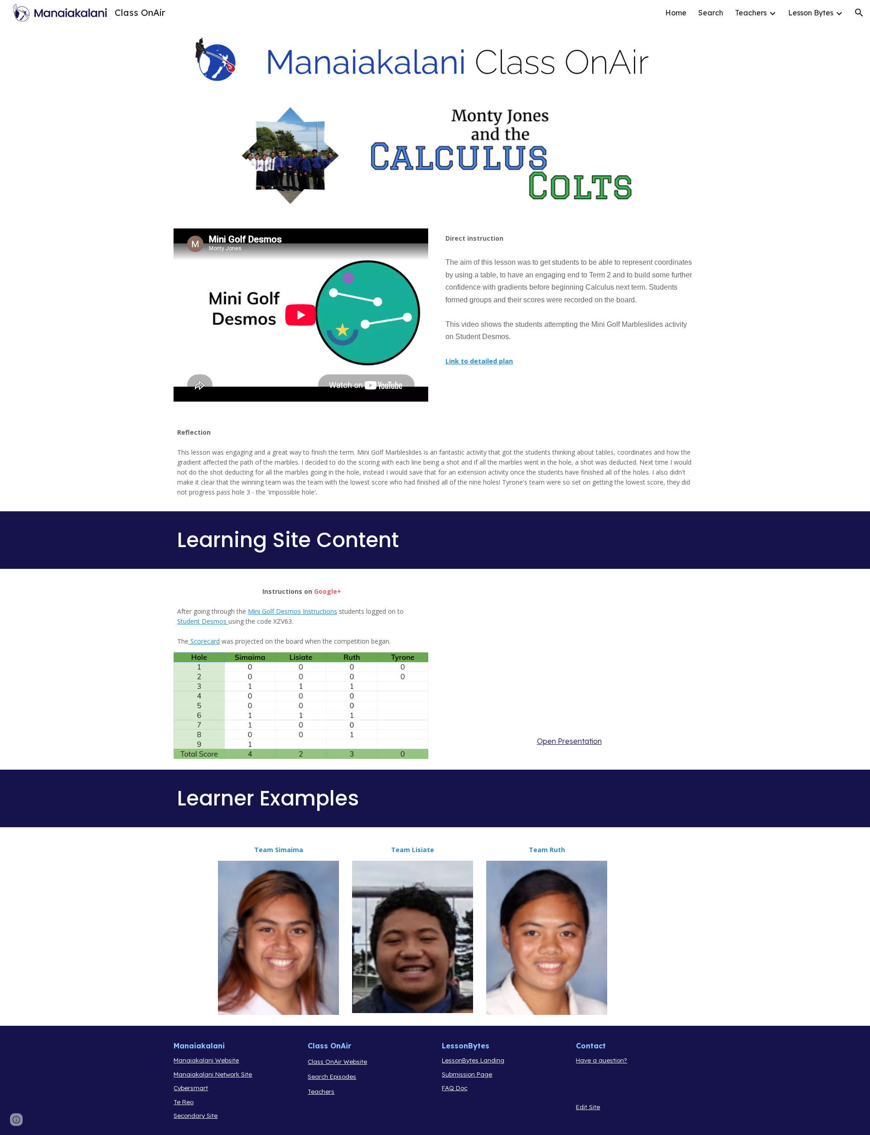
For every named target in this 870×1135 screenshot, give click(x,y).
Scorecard (205, 641)
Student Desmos (202, 621)
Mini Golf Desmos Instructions (292, 611)
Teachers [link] (751, 12)
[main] (569, 305)
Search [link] (710, 12)
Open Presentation (569, 741)
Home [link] (675, 12)
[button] (859, 13)
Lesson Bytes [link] (810, 12)
